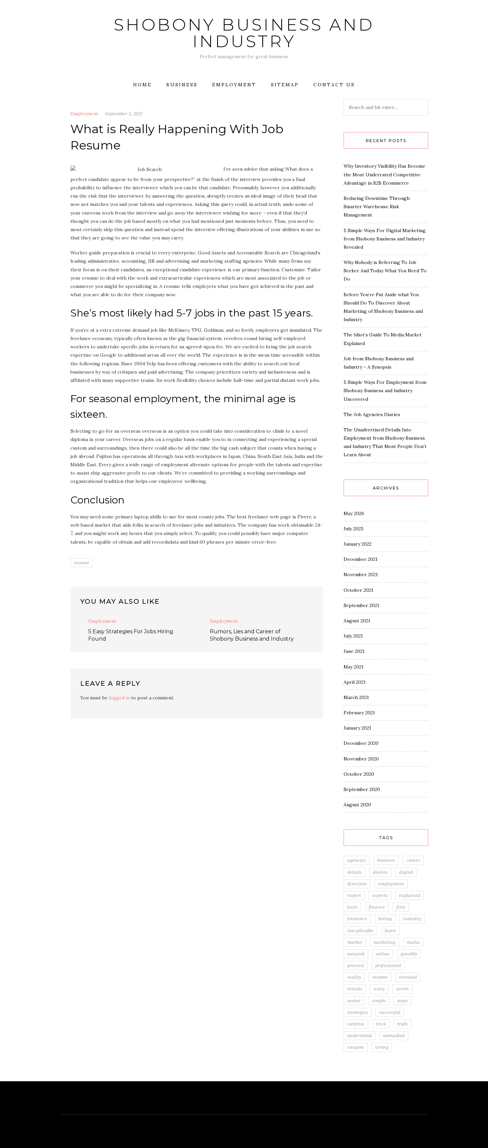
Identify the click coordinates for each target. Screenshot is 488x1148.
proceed (355, 965)
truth (402, 1024)
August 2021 (357, 621)
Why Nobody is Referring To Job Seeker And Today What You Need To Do (385, 270)
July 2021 (353, 636)
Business (182, 85)
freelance (357, 919)
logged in (119, 698)
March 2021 (356, 697)
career (413, 860)
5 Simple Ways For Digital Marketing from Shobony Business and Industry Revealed (385, 238)
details (354, 872)
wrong (381, 1047)
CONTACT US (334, 85)
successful (389, 1012)
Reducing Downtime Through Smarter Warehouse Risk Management (377, 206)
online (382, 954)
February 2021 (359, 713)
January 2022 (357, 544)
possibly (409, 954)
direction (357, 884)
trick (381, 1024)
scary (379, 989)
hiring (385, 919)
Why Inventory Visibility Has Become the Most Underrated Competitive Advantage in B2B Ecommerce (384, 174)
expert (354, 895)
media (413, 942)
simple (379, 1001)
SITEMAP (285, 85)
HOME (142, 85)
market (354, 942)
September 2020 (362, 789)
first (400, 907)
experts (380, 895)
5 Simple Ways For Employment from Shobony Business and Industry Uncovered (385, 390)
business (386, 860)
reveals (354, 989)
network (356, 954)
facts (352, 907)
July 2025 (354, 529)
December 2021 (360, 559)
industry (412, 919)
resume (81, 563)
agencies (356, 860)
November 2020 (361, 759)
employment (391, 884)
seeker (354, 1001)
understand (359, 1035)
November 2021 (361, 574)
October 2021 (358, 590)
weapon (355, 1047)
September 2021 (361, 605)
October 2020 (359, 774)
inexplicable (360, 930)
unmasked (394, 1035)
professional (388, 965)
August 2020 (357, 805)
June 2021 (354, 651)
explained (409, 895)
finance (377, 907)
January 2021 (357, 728)
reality (354, 977)
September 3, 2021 (123, 114)
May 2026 (354, 513)
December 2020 (361, 743)
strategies (357, 1012)
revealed (408, 977)
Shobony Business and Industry (244, 33)
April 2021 (355, 682)
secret (402, 989)
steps (402, 1001)
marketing (384, 942)
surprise (356, 1024)
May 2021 (354, 667)
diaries (380, 872)
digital (406, 872)
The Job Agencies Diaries (372, 414)
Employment (234, 85)
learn (390, 930)
